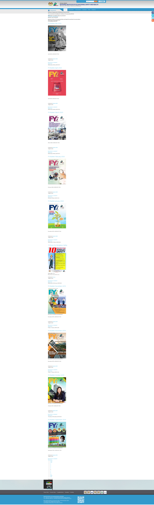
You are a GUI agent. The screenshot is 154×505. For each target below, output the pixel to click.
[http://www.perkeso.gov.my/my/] (101, 492)
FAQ (89, 9)
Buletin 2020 (55, 58)
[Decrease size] (50, 487)
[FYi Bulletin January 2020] (57, 215)
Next (51, 475)
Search (96, 1)
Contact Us (94, 9)
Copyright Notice (60, 492)
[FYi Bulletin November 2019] (57, 345)
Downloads (84, 9)
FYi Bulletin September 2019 (57, 420)
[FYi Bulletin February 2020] (57, 171)
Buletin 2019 (55, 321)
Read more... (50, 63)
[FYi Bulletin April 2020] (57, 82)
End (51, 476)
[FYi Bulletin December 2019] (57, 300)
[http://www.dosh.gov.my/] (98, 492)
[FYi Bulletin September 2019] (57, 434)
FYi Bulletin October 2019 (56, 375)
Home (65, 9)
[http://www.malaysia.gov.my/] (85, 492)
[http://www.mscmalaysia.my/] (92, 492)
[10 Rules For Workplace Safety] (57, 259)
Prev (51, 462)
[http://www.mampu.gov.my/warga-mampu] (105, 492)
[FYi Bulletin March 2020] (57, 127)
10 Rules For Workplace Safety (57, 245)
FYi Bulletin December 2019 (57, 286)
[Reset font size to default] (49, 487)
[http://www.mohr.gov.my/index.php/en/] (95, 492)
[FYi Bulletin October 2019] (57, 389)
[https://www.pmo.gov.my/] (88, 492)
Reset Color (49, 483)
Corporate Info (71, 9)
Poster (54, 277)
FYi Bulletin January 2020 (56, 201)
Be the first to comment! (52, 62)
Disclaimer (67, 492)
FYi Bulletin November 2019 (57, 331)
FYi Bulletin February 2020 (56, 157)
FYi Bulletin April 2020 (55, 68)
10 (50, 474)
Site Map (72, 492)
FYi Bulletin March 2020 (55, 112)
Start (51, 461)
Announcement (78, 9)
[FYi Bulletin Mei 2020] (57, 38)
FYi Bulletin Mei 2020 (54, 23)
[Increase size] (47, 487)
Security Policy (53, 492)
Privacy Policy (46, 492)
